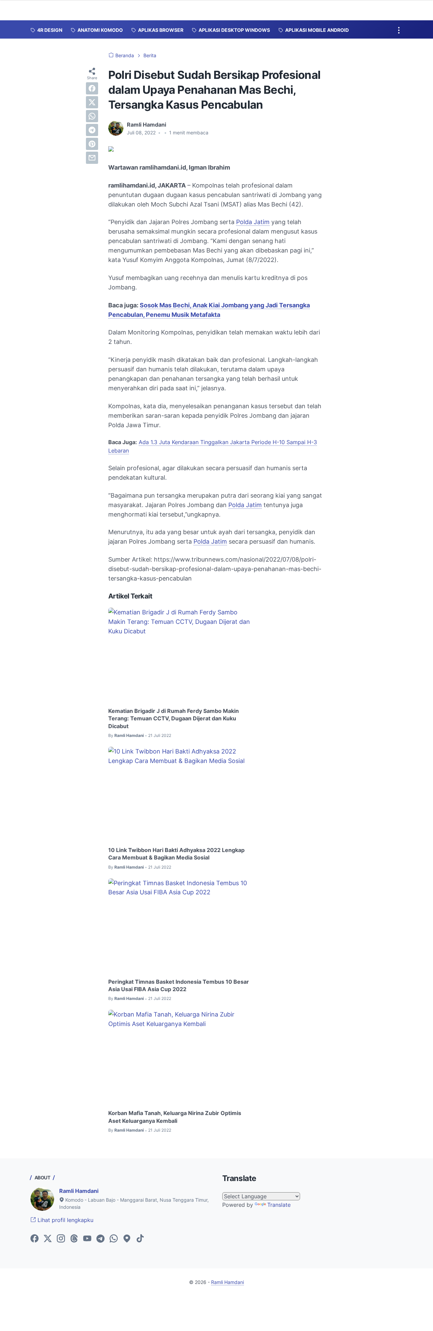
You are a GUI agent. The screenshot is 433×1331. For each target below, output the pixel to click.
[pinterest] (92, 144)
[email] (92, 158)
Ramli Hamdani (78, 1190)
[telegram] (92, 130)
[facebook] (92, 88)
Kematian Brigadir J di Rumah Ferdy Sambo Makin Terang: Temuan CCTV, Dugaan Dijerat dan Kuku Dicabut (173, 718)
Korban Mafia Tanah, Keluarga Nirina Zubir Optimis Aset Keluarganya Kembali (174, 1117)
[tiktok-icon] (140, 1239)
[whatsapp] (92, 116)
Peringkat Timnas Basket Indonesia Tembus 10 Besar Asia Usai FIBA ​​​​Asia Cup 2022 (178, 985)
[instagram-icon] (61, 1239)
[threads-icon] (74, 1239)
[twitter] (92, 102)
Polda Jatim (253, 221)
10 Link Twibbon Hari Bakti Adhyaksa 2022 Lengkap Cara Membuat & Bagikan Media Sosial (176, 854)
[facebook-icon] (34, 1239)
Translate (279, 1204)
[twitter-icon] (48, 1239)
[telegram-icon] (100, 1239)
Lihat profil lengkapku (64, 1220)
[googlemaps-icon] (127, 1239)
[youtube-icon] (87, 1239)
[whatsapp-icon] (114, 1239)
